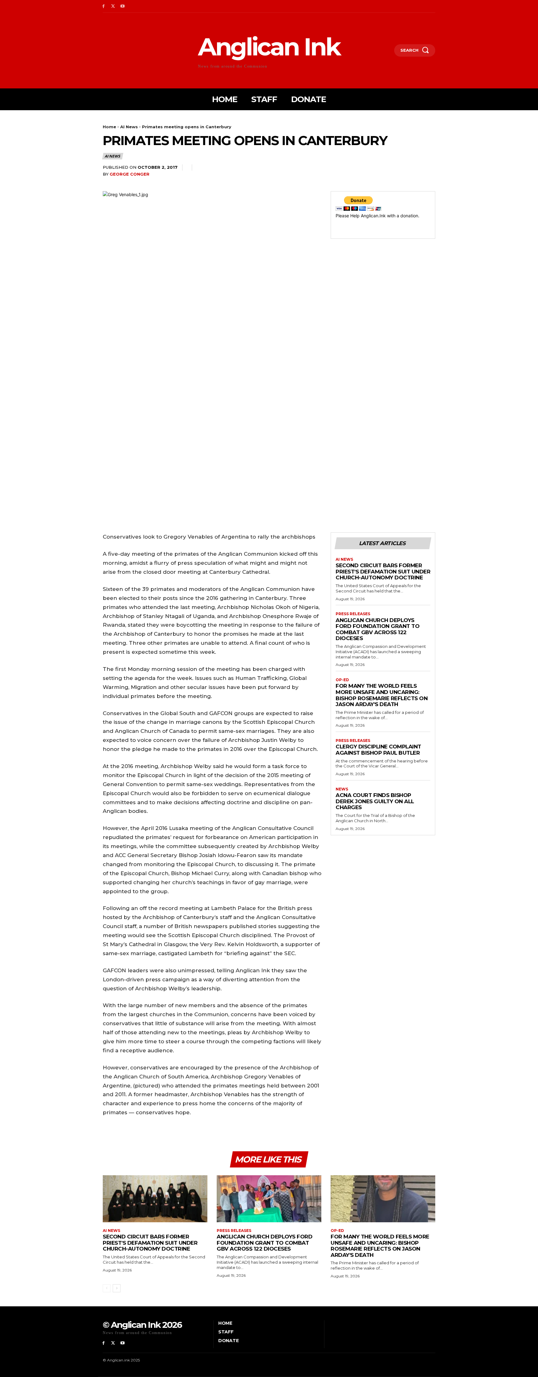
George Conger (129, 174)
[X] (113, 6)
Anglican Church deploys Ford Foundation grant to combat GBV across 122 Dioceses (377, 629)
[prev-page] (107, 1288)
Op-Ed (342, 680)
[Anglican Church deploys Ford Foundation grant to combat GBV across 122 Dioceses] (269, 1198)
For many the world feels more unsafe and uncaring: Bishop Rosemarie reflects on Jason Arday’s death (381, 695)
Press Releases (353, 614)
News (342, 789)
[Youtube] (123, 6)
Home (109, 126)
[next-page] (116, 1288)
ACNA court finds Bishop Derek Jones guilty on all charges (375, 801)
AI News (129, 126)
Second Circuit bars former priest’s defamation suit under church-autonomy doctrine (383, 571)
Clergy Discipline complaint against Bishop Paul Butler (378, 749)
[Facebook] (103, 6)
